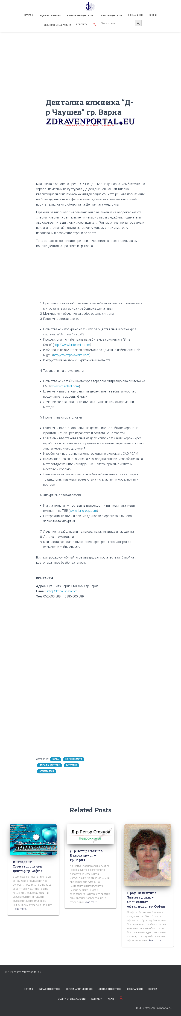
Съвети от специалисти (57, 25)
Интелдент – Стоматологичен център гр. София (28, 866)
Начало (28, 15)
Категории (71, 765)
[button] (94, 25)
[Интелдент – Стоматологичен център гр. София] (33, 839)
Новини (152, 15)
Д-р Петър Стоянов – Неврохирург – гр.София (87, 855)
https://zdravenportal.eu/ (27, 971)
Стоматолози (46, 771)
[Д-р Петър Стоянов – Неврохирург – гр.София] (90, 834)
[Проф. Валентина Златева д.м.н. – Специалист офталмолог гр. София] (147, 855)
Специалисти (135, 15)
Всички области (73, 759)
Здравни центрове (50, 15)
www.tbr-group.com (83, 510)
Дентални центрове (110, 15)
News (111, 999)
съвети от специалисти (72, 999)
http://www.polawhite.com (71, 355)
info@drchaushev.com (62, 591)
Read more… (20, 908)
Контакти (81, 24)
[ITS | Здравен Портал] (90, 6)
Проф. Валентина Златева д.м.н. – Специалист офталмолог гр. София (146, 899)
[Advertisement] (91, 72)
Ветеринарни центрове (80, 15)
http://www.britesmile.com (72, 345)
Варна (55, 759)
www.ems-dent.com (65, 386)
